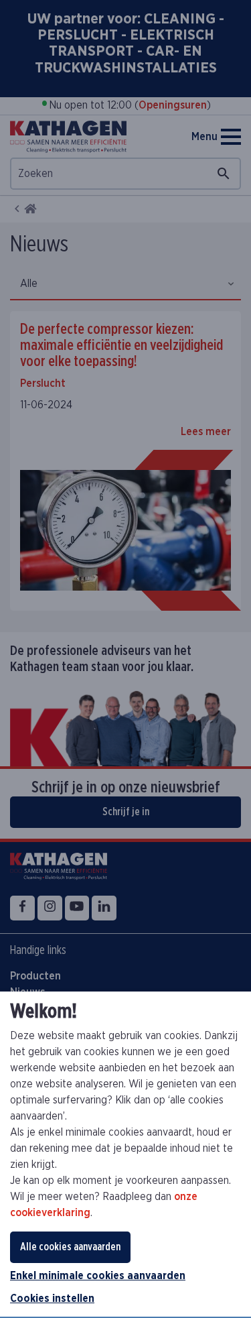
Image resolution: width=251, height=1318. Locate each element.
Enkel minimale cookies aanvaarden (97, 1275)
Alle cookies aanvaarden (70, 1247)
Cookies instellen (52, 1298)
